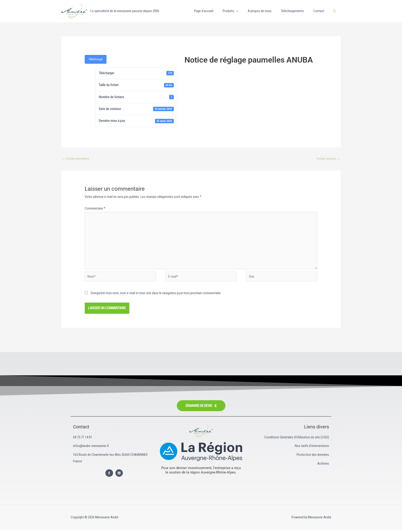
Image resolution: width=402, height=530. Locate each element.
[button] (334, 11)
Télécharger (95, 59)
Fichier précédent (75, 159)
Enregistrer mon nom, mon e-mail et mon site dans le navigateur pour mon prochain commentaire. (156, 293)
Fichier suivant (328, 159)
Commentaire (95, 208)
